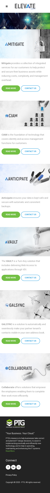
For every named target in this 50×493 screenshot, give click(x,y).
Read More (10, 451)
